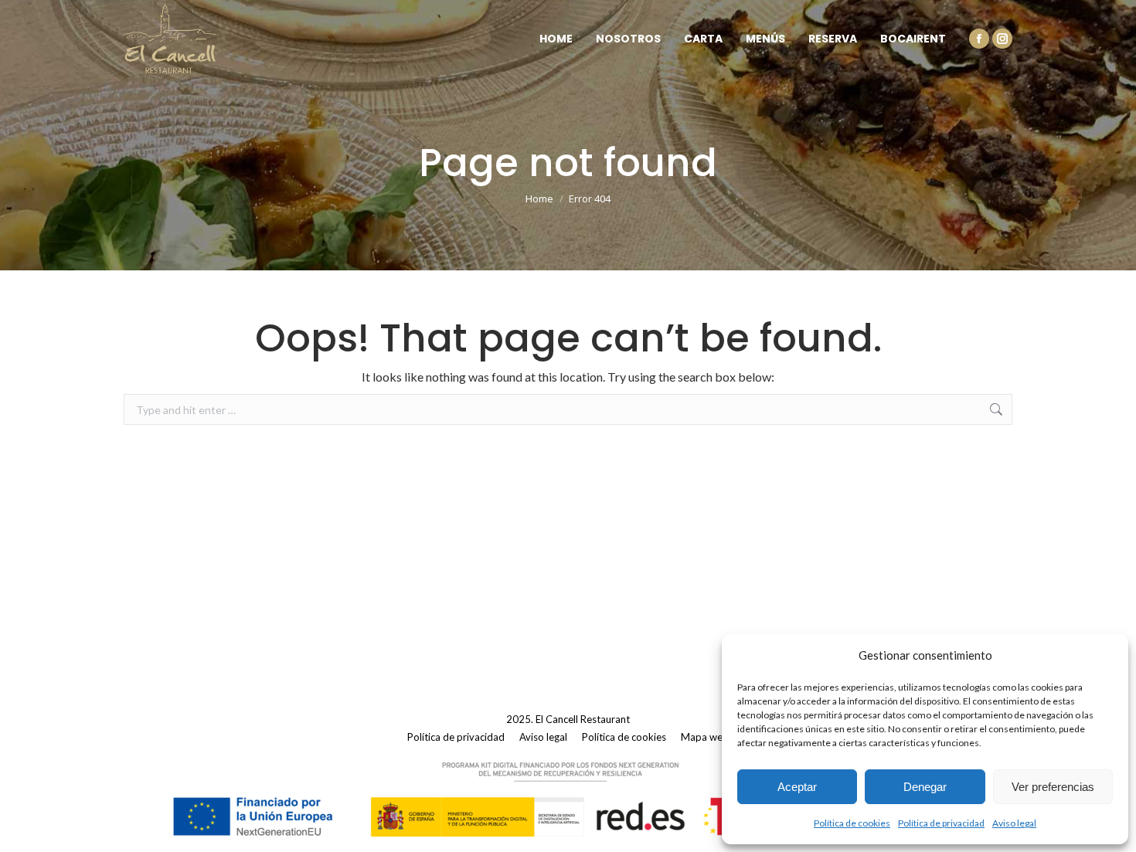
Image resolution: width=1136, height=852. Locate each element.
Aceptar (797, 786)
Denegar (925, 786)
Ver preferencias (1053, 786)
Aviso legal (1014, 823)
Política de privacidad (941, 823)
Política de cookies (852, 823)
